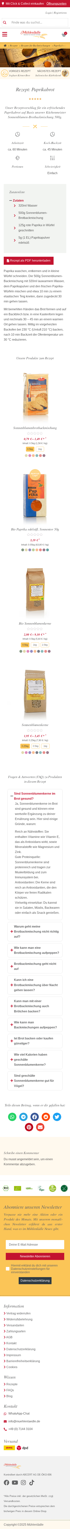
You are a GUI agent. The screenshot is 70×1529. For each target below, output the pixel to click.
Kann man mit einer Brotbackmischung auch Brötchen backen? (31, 1006)
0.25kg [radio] (25, 746)
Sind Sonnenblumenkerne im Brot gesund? (34, 796)
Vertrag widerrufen (18, 1313)
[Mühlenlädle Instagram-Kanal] (23, 1482)
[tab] (35, 200)
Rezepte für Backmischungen (35, 45)
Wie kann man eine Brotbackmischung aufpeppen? (36, 950)
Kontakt (11, 1343)
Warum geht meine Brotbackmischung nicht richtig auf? (36, 931)
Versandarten (15, 1325)
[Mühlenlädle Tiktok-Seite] (32, 1482)
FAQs (10, 1390)
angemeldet (25, 1159)
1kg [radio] (40, 449)
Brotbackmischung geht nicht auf (35, 966)
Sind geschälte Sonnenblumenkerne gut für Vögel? (34, 1080)
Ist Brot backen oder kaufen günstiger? (33, 1041)
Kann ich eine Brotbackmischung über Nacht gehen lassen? (36, 984)
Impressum (13, 1355)
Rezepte (14, 45)
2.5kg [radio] (45, 645)
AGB (9, 1337)
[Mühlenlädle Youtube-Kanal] (15, 1482)
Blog (9, 1396)
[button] (29, 261)
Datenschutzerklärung (35, 1280)
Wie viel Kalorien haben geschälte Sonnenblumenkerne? (30, 1059)
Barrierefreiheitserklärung (23, 1361)
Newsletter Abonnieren (35, 1256)
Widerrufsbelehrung (19, 1319)
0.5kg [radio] (30, 449)
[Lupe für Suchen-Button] (4, 21)
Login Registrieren (56, 12)
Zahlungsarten (16, 1331)
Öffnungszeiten (56, 3)
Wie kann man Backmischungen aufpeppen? (35, 1025)
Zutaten (18, 200)
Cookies (11, 1367)
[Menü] (4, 34)
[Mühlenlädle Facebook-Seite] (6, 1482)
